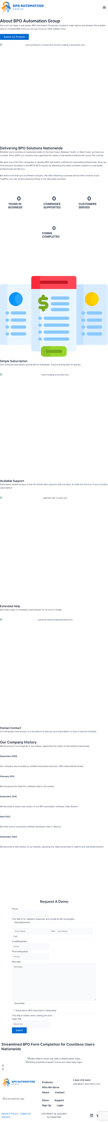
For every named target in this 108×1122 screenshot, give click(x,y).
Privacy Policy (9, 1113)
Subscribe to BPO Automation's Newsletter (36, 1010)
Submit (19, 1030)
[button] (104, 7)
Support (59, 1100)
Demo (45, 1100)
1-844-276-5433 (82, 1080)
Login (60, 1105)
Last (15, 936)
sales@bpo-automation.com (86, 1084)
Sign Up (46, 1105)
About (45, 1092)
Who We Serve (50, 1087)
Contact (60, 1092)
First (53, 931)
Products (47, 1082)
